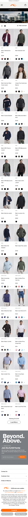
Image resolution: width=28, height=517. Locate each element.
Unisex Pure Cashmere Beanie (21, 84)
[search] (19, 5)
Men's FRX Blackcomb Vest (6, 182)
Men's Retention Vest (6, 311)
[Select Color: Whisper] (19, 287)
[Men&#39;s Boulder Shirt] (21, 37)
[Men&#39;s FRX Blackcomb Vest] (7, 167)
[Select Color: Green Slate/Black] (5, 59)
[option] (7, 37)
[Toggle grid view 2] (5, 26)
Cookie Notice (19, 492)
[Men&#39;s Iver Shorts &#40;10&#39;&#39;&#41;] (21, 297)
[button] (5, 5)
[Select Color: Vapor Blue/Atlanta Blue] (2, 415)
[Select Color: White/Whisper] (16, 350)
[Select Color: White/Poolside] (22, 350)
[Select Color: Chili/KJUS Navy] (2, 59)
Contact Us (4, 471)
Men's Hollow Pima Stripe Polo (20, 342)
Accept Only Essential (7, 514)
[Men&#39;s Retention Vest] (7, 297)
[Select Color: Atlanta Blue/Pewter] (8, 415)
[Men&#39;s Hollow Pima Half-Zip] (21, 265)
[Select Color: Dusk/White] (2, 382)
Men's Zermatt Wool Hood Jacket (6, 84)
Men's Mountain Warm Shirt (20, 116)
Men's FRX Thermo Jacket (6, 149)
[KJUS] (14, 5)
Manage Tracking (20, 514)
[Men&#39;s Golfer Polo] (7, 361)
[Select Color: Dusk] (2, 317)
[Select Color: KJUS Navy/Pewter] (2, 124)
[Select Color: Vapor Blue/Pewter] (8, 317)
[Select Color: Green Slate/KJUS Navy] (8, 124)
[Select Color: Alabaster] (22, 91)
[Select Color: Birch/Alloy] (8, 287)
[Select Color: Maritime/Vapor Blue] (8, 350)
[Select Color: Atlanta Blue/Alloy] (5, 317)
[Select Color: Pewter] (2, 91)
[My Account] (22, 5)
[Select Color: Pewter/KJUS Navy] (19, 59)
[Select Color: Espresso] (16, 91)
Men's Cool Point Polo (20, 407)
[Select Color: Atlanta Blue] (19, 382)
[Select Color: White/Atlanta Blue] (19, 350)
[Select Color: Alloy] (22, 382)
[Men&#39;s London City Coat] (21, 200)
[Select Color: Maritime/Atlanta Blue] (5, 382)
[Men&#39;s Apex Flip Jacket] (21, 232)
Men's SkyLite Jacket (6, 213)
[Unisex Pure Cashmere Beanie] (21, 70)
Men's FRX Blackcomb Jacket (20, 149)
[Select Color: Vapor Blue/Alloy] (2, 287)
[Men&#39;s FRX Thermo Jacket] (7, 135)
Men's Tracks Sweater (6, 116)
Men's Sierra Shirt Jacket (19, 182)
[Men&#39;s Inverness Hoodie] (7, 265)
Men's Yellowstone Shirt (5, 51)
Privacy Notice (10, 492)
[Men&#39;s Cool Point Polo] (21, 393)
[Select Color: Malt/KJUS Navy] (19, 124)
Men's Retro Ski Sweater (5, 247)
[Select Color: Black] (19, 91)
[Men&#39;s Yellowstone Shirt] (7, 37)
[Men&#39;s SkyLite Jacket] (7, 200)
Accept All (14, 510)
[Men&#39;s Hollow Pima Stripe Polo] (21, 328)
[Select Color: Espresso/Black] (8, 59)
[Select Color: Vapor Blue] (22, 317)
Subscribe (23, 457)
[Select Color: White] (22, 415)
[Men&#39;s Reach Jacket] (7, 328)
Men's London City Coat (19, 214)
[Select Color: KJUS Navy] (5, 91)
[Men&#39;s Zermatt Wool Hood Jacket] (7, 70)
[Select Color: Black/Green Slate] (16, 254)
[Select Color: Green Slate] (19, 156)
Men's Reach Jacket (6, 341)
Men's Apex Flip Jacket (21, 246)
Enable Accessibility (14, 1)
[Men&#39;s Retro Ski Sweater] (7, 232)
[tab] (25, 5)
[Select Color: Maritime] (22, 287)
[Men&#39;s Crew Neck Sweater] (21, 361)
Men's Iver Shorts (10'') (20, 311)
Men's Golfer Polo (5, 374)
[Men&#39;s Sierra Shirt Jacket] (21, 167)
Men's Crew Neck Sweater (19, 375)
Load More (14, 422)
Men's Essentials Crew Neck (6, 407)
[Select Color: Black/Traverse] (22, 59)
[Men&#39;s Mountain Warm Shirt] (21, 102)
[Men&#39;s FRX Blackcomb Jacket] (21, 135)
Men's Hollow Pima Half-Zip (20, 279)
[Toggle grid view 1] (1, 26)
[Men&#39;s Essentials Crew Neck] (7, 393)
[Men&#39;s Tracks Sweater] (7, 102)
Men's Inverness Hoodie (5, 279)
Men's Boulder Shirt (20, 51)
